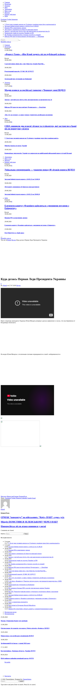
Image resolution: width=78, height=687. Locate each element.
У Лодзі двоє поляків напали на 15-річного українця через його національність (30, 24)
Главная (7, 2)
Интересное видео (10, 612)
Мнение (7, 13)
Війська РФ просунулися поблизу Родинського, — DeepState (24, 36)
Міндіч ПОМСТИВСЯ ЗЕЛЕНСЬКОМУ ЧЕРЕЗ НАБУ (29, 522)
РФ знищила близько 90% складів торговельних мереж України (29, 588)
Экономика (8, 9)
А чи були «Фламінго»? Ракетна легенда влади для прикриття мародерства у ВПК (35, 581)
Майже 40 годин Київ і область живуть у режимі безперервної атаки (30, 609)
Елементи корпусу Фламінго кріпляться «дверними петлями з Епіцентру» (30, 225)
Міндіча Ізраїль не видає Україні (16, 146)
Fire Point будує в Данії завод (14, 233)
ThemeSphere (27, 679)
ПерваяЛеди (23, 496)
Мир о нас (8, 11)
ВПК (6, 16)
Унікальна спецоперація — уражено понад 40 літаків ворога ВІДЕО (40, 169)
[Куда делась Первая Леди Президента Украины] (34, 274)
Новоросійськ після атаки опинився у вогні (23, 526)
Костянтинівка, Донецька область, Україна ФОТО (18, 651)
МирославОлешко (13, 496)
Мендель (3, 496)
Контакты (8, 676)
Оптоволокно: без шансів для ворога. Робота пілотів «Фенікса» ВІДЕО (25, 628)
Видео (18, 285)
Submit (21, 681)
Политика (8, 4)
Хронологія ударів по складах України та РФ (19, 33)
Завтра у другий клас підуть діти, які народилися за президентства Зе (27, 31)
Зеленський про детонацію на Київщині (18, 79)
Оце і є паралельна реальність (18, 602)
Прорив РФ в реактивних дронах (15, 28)
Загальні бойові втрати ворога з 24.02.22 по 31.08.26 (22, 26)
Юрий (5, 285)
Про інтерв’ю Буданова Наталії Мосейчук (21, 605)
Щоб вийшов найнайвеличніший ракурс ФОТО (17, 658)
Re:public (7, 662)
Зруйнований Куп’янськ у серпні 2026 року (15, 643)
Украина (7, 6)
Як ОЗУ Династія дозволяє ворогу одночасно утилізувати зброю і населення (33, 591)
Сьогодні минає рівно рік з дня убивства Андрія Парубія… (25, 64)
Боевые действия (10, 14)
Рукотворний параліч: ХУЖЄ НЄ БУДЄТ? (19, 71)
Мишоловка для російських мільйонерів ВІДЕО (17, 636)
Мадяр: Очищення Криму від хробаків (14, 621)
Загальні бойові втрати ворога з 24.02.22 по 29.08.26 (22, 194)
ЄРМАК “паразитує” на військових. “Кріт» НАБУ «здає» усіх (32, 517)
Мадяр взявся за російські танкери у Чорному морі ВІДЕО (35, 90)
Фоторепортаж (9, 614)
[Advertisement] (39, 338)
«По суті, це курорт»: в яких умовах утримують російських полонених (29, 115)
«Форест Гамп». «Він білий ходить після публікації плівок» (35, 54)
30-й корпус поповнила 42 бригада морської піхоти (21, 29)
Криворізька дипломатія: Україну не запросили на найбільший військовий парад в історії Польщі (38, 153)
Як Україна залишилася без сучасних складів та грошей (23, 35)
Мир (6, 7)
